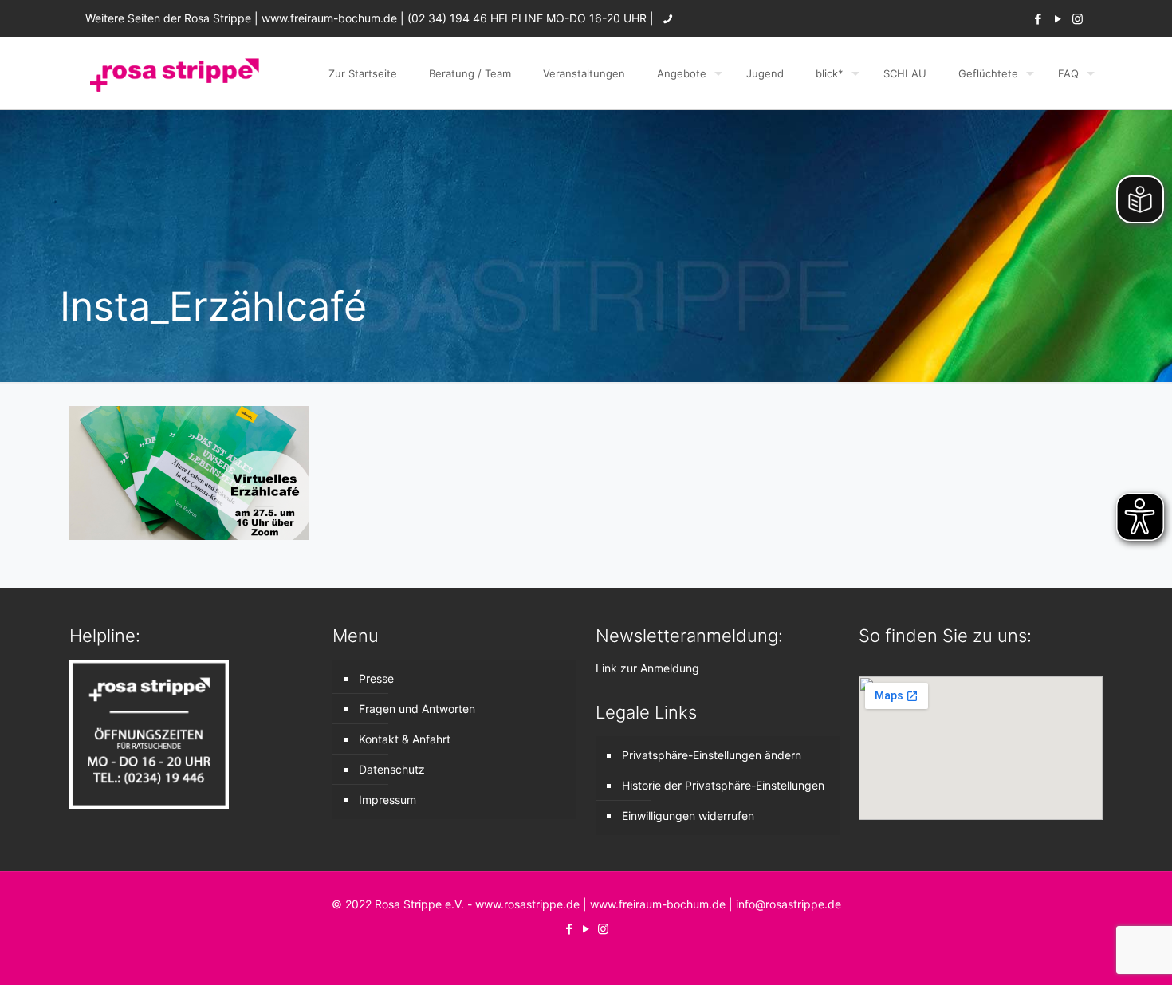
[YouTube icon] (1058, 18)
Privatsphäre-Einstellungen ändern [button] (711, 755)
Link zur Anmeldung (647, 668)
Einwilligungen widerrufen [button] (688, 815)
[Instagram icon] (1078, 18)
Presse (376, 678)
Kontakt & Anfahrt (404, 739)
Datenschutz (392, 769)
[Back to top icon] (1095, 952)
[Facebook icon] (1038, 18)
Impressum (387, 799)
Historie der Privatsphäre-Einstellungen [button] (723, 785)
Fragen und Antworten (417, 708)
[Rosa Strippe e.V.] (173, 73)
